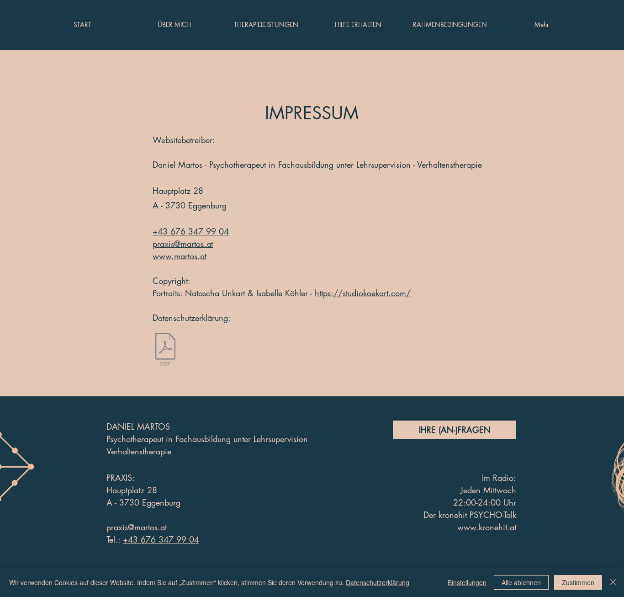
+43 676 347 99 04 (161, 539)
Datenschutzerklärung (377, 582)
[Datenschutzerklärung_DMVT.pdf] (165, 350)
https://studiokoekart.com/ (363, 293)
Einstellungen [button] (467, 582)
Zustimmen (578, 582)
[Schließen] (613, 582)
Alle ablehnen (521, 582)
